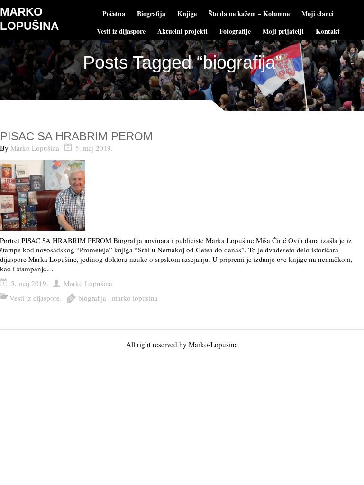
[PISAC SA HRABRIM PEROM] (182, 195)
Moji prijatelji (283, 31)
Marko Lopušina (34, 148)
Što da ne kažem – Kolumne (249, 13)
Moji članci (317, 13)
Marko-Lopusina (213, 344)
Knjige (187, 13)
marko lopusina (135, 298)
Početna (113, 13)
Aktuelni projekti (182, 31)
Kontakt (328, 31)
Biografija (151, 13)
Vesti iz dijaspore (121, 31)
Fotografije (235, 31)
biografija (92, 298)
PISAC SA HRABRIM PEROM (76, 136)
